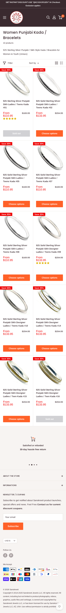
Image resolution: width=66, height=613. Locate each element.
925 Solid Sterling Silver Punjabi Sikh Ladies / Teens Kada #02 (48, 104)
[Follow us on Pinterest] (11, 555)
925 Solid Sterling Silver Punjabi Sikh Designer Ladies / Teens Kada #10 (15, 322)
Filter (10, 63)
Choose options (49, 133)
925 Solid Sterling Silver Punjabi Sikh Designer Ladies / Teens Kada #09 (48, 248)
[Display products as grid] (56, 63)
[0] (60, 17)
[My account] (54, 17)
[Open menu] (4, 17)
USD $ (7, 541)
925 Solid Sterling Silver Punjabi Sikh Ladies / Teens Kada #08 (15, 248)
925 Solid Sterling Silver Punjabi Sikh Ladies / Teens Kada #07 (48, 178)
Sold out (16, 133)
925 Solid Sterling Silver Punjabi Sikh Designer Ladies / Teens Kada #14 (48, 322)
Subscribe (13, 526)
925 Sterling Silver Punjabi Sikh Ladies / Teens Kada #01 (16, 104)
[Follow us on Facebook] (5, 555)
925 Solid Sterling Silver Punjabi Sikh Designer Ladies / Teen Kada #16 (48, 393)
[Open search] (48, 17)
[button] (10, 118)
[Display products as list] (61, 63)
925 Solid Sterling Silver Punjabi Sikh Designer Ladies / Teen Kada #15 (15, 393)
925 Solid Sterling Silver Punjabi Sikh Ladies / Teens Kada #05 (15, 178)
